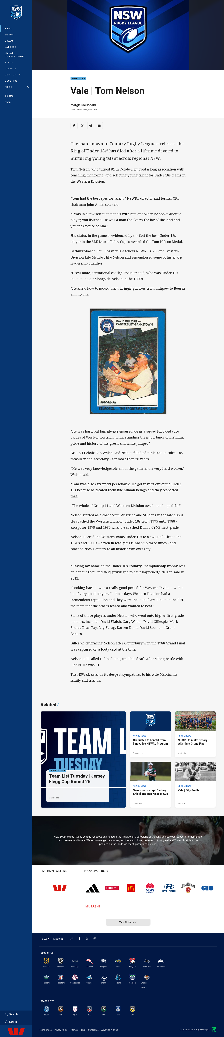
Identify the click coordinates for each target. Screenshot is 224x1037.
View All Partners (128, 922)
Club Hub (11, 80)
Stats (9, 62)
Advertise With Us (109, 1029)
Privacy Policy (60, 1029)
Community (13, 74)
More (8, 87)
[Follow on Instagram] (94, 939)
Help (83, 1029)
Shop (8, 101)
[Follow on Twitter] (87, 939)
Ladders (10, 47)
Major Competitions (15, 55)
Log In (13, 1021)
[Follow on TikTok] (71, 939)
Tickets (9, 95)
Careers (74, 1029)
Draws (9, 40)
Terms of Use (45, 1029)
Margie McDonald (83, 105)
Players (10, 68)
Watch (9, 34)
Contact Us (93, 1029)
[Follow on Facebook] (79, 939)
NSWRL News (78, 78)
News (8, 28)
